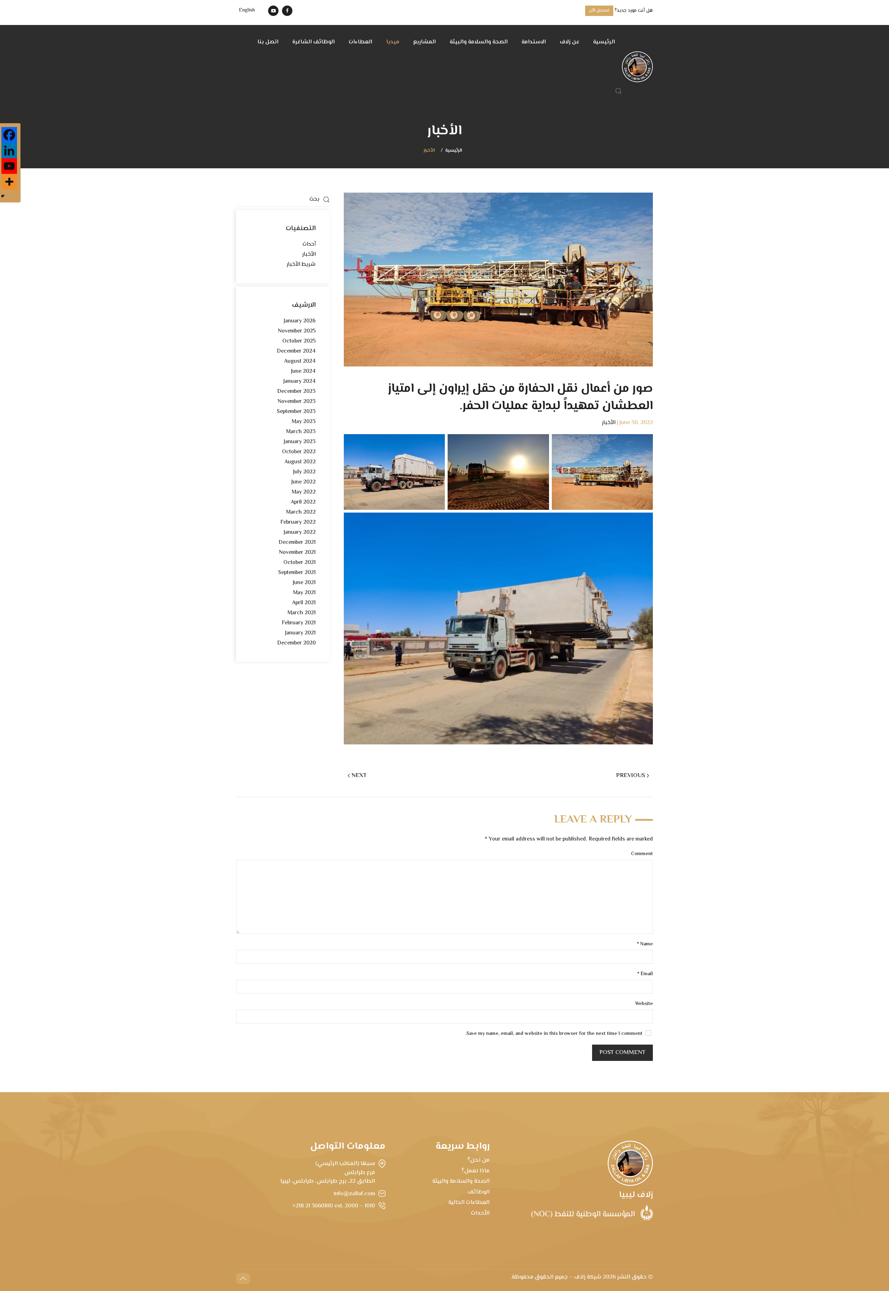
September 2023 (296, 411)
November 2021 (297, 552)
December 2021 (297, 542)
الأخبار (429, 150)
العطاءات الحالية (469, 1202)
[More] (9, 181)
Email (645, 974)
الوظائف (479, 1192)
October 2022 (299, 452)
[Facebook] (9, 135)
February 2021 (299, 623)
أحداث (309, 244)
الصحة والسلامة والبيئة (479, 42)
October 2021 (299, 562)
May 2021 (304, 593)
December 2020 (296, 643)
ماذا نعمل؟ (476, 1170)
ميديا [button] (392, 42)
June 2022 (303, 482)
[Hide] (3, 196)
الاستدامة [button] (534, 42)
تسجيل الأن (599, 10)
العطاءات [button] (360, 42)
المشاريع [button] (424, 42)
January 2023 (300, 442)
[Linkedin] (9, 150)
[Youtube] (9, 166)
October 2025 (299, 341)
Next (359, 775)
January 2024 (299, 381)
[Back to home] (637, 66)
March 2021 (302, 613)
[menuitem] (247, 10)
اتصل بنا (268, 42)
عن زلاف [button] (569, 42)
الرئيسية (604, 42)
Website (644, 1004)
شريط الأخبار (301, 264)
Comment (642, 854)
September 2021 (297, 572)
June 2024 (303, 371)
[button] (618, 91)
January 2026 (300, 321)
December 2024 (296, 351)
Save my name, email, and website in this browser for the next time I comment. (554, 1034)
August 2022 (300, 462)
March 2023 (301, 432)
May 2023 (304, 421)
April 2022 (303, 502)
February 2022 (298, 522)
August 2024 (300, 361)
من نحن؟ (478, 1160)
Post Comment (622, 1052)
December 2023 (296, 391)
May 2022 (304, 492)
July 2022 (304, 472)
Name (645, 944)
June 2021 (304, 583)
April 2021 (304, 603)
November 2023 (296, 401)
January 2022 (300, 532)
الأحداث (480, 1213)
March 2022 (301, 512)
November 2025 (297, 331)
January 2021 (300, 633)
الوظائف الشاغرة (313, 42)
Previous (630, 775)
